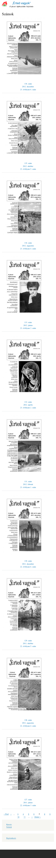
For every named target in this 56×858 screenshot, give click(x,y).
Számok (9, 827)
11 (25, 817)
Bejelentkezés (11, 838)
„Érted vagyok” (21, 3)
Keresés (9, 824)
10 (18, 817)
